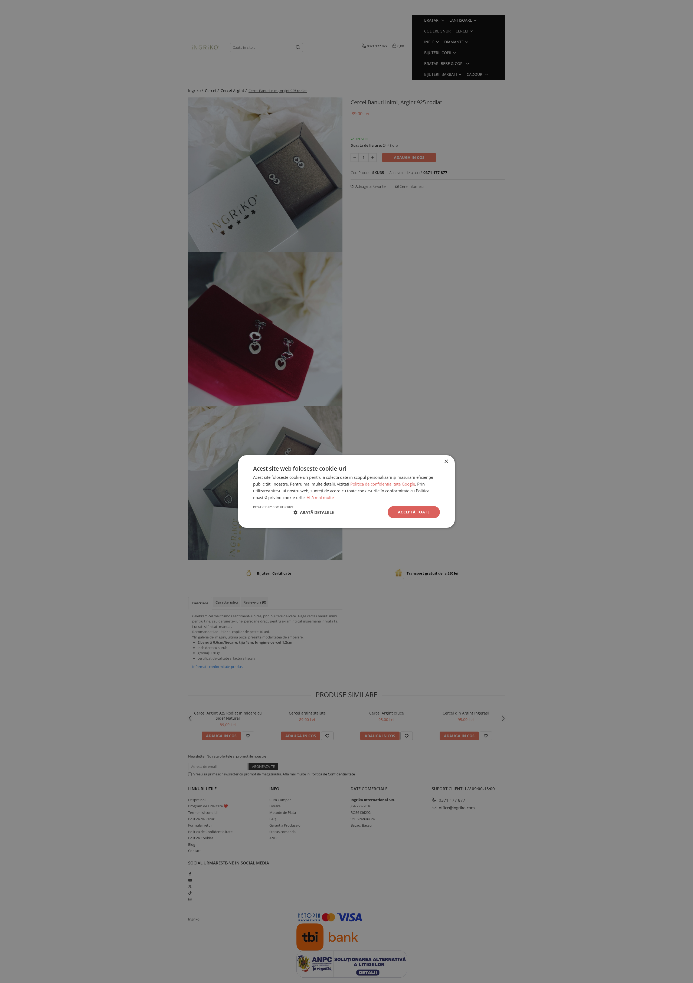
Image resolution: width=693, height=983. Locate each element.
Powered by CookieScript (273, 507)
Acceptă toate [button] (414, 512)
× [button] (446, 462)
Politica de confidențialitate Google (382, 484)
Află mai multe (320, 497)
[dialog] (346, 491)
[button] (313, 512)
